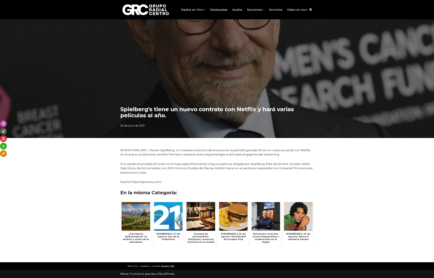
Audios (237, 9)
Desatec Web (167, 266)
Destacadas (219, 9)
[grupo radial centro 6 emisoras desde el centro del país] (145, 9)
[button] (204, 10)
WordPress (166, 273)
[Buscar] (310, 9)
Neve (124, 273)
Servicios (275, 9)
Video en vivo (297, 9)
